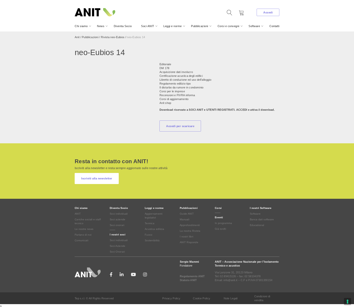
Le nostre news (84, 229)
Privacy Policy (171, 298)
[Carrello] (238, 14)
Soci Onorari (117, 251)
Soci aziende (117, 219)
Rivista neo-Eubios (112, 37)
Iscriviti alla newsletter (96, 178)
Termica (149, 223)
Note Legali (231, 298)
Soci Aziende (117, 245)
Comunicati (81, 240)
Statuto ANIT (188, 280)
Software (254, 26)
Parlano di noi (83, 234)
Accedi (268, 12)
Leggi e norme (172, 26)
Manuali (184, 219)
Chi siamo (81, 26)
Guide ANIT (187, 213)
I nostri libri (186, 236)
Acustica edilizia (154, 229)
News (100, 26)
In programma (223, 223)
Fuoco (148, 234)
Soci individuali (119, 213)
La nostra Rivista (190, 230)
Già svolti (220, 228)
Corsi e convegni (228, 26)
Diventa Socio (123, 26)
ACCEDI (241, 109)
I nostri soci (117, 234)
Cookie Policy (201, 298)
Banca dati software (262, 219)
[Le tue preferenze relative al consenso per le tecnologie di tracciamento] (347, 301)
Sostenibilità (152, 240)
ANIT (78, 213)
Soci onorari (117, 225)
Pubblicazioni (199, 26)
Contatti (274, 26)
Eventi (219, 217)
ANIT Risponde (189, 242)
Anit (77, 37)
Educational (257, 225)
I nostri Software (260, 207)
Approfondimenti (190, 225)
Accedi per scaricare (180, 126)
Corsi (218, 207)
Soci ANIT (147, 26)
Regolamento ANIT (192, 276)
